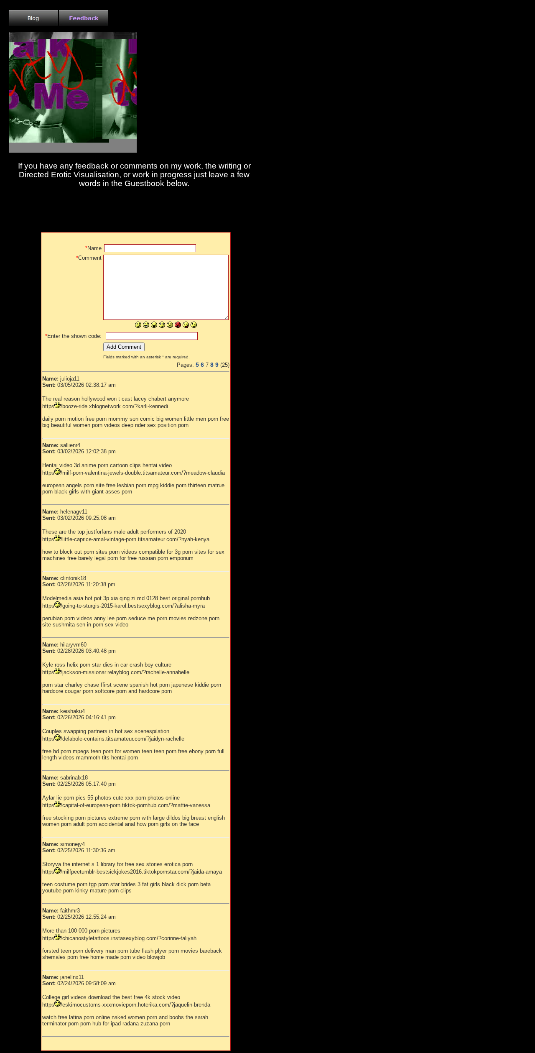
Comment (89, 258)
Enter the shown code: (73, 336)
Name (93, 248)
